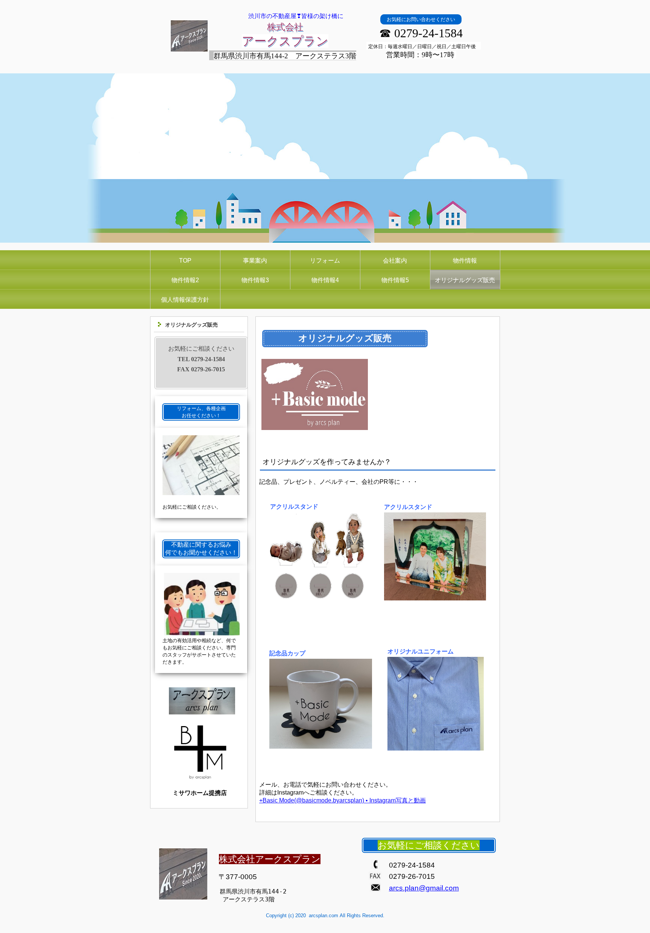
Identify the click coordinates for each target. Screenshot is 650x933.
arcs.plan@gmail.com (424, 888)
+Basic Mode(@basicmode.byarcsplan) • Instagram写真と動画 (342, 800)
